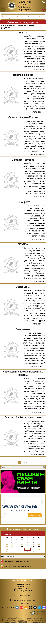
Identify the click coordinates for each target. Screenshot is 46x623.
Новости (14, 16)
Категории (22, 16)
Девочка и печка (23, 74)
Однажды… (23, 286)
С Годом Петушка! (23, 159)
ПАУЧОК (23, 244)
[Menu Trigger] (2, 9)
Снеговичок (23, 329)
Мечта (23, 32)
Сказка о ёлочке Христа (23, 117)
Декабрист (23, 202)
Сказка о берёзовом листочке (23, 417)
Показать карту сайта (22, 580)
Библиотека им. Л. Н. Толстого (25, 4)
